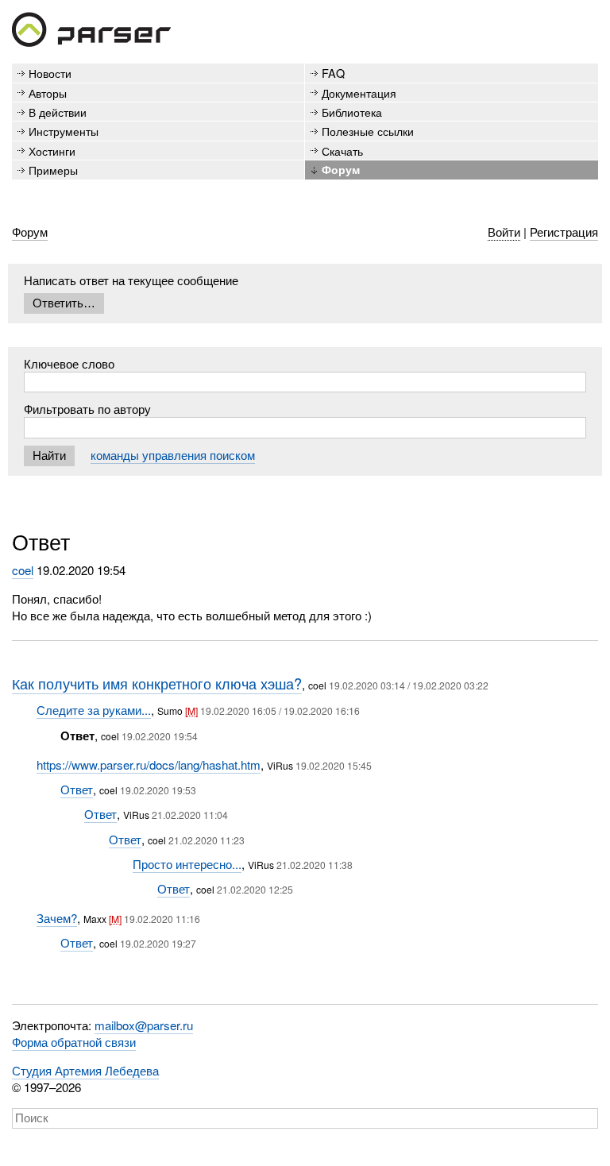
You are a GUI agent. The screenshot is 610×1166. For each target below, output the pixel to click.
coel (22, 570)
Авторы (48, 92)
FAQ (333, 72)
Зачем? (57, 917)
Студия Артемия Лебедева (85, 1070)
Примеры (53, 169)
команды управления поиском (173, 454)
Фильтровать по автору (87, 408)
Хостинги (52, 150)
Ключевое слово (69, 363)
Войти (504, 231)
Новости (50, 72)
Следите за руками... (94, 709)
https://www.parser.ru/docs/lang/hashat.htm (149, 764)
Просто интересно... (187, 863)
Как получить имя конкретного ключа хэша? (157, 683)
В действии (58, 111)
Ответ (76, 789)
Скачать (342, 150)
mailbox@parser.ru (144, 1025)
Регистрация (564, 231)
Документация (359, 92)
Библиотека (352, 111)
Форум (341, 169)
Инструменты (63, 130)
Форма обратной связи (74, 1041)
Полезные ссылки (368, 130)
